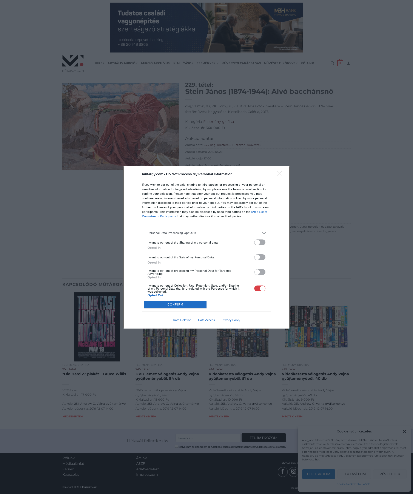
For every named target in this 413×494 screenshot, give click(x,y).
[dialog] (206, 247)
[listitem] (206, 233)
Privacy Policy (231, 320)
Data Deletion (182, 320)
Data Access (206, 320)
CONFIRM (175, 304)
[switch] (259, 242)
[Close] (281, 174)
